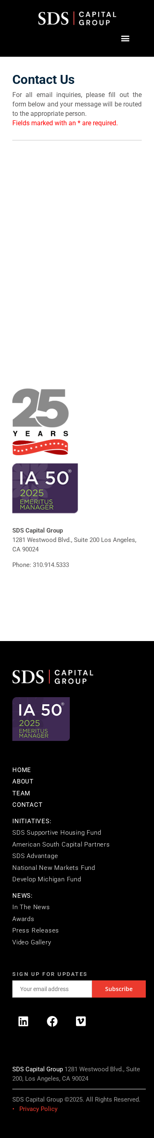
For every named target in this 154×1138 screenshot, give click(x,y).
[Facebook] (52, 1021)
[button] (125, 38)
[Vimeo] (81, 1021)
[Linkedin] (23, 1021)
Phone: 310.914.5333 (40, 565)
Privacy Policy (38, 1109)
